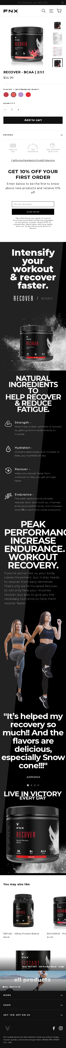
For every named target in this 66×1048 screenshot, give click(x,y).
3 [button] (35, 785)
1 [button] (28, 785)
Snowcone (28, 94)
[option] (27, 43)
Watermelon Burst (13, 94)
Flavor (21, 89)
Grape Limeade (21, 94)
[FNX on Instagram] (61, 1028)
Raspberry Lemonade (6, 94)
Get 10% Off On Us (16, 1015)
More (7, 995)
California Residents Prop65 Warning (33, 160)
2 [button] (31, 785)
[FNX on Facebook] (54, 1028)
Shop (7, 1005)
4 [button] (38, 785)
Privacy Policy (31, 226)
